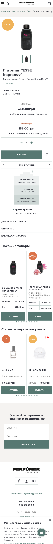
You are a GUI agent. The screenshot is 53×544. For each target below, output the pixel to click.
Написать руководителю (26, 493)
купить (21, 154)
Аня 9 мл (7, 370)
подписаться (26, 444)
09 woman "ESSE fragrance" (12, 289)
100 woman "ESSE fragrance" (39, 288)
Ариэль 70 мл (37, 370)
